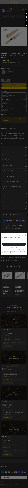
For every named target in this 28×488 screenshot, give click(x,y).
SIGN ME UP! (14, 244)
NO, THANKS (14, 247)
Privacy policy (12, 252)
